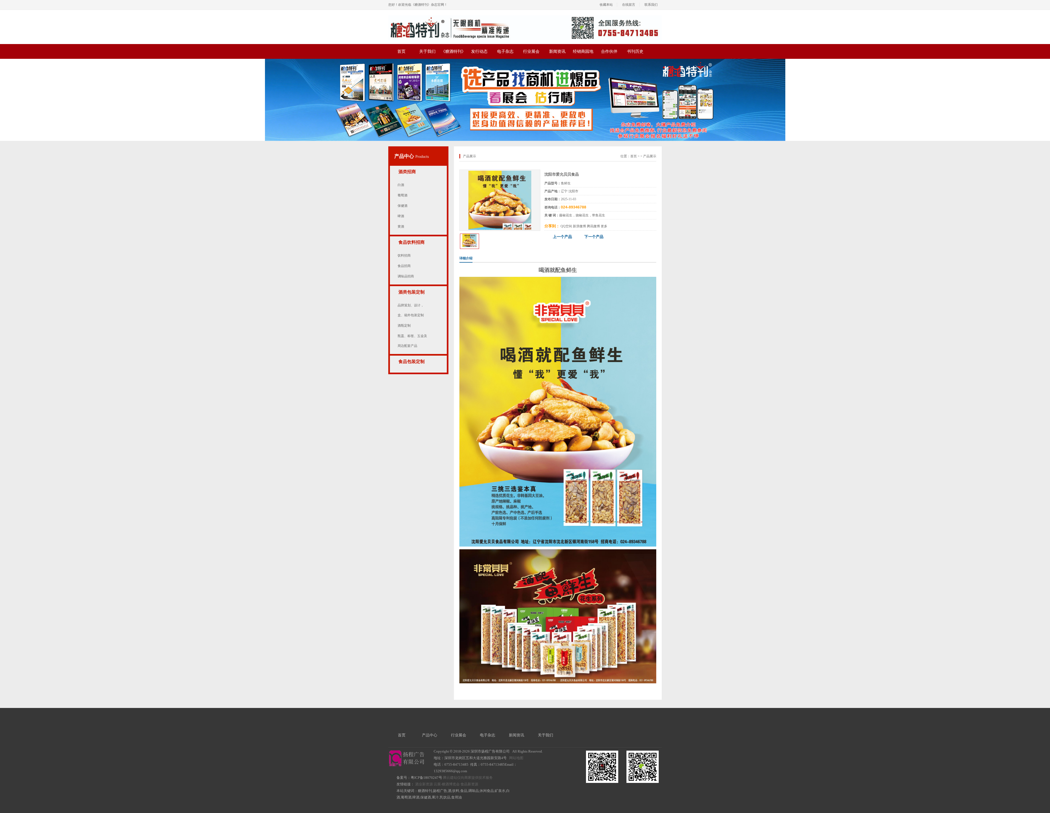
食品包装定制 (411, 361)
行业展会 (531, 51)
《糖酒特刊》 (453, 51)
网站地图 (516, 758)
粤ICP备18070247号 (426, 778)
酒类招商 (407, 171)
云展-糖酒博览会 (447, 784)
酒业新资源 (424, 784)
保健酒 (402, 206)
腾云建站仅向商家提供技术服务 (468, 778)
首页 (401, 51)
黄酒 (401, 226)
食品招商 (404, 266)
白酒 (401, 185)
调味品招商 (406, 276)
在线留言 (628, 5)
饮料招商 (404, 255)
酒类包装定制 (411, 292)
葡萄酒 (402, 195)
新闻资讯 (557, 51)
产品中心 (404, 156)
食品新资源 (469, 784)
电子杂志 (505, 51)
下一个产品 (593, 237)
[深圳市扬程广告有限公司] (525, 17)
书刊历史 (635, 51)
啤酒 (401, 216)
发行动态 (479, 51)
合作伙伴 (609, 51)
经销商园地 (583, 51)
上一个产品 (562, 237)
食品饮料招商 (411, 242)
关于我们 (427, 51)
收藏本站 (606, 5)
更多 (604, 226)
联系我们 (651, 5)
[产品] (500, 173)
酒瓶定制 (404, 325)
